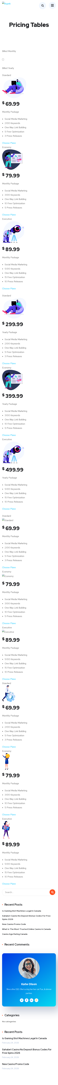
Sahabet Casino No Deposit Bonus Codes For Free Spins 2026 (26, 917)
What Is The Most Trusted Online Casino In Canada (26, 929)
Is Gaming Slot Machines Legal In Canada (21, 911)
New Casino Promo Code (14, 924)
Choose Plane (9, 142)
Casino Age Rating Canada (14, 934)
